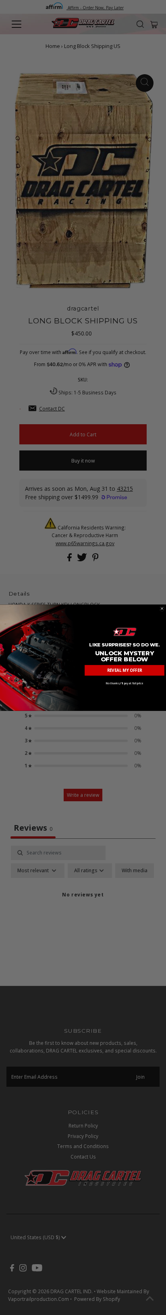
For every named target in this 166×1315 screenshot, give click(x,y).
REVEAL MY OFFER (124, 670)
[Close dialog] (162, 608)
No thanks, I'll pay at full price (124, 683)
